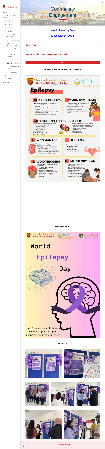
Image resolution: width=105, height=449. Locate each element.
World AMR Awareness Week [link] (12, 44)
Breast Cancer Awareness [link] (11, 36)
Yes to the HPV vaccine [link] (11, 50)
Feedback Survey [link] (8, 82)
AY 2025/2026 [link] (9, 79)
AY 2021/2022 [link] (9, 24)
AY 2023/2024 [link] (9, 31)
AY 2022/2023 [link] (9, 28)
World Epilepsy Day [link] (12, 63)
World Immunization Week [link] (13, 68)
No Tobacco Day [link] (12, 72)
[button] (103, 2)
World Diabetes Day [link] (13, 40)
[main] (62, 12)
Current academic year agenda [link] (10, 16)
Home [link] (5, 12)
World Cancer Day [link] (12, 60)
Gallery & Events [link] (8, 21)
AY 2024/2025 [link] (9, 75)
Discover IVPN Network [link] (11, 55)
